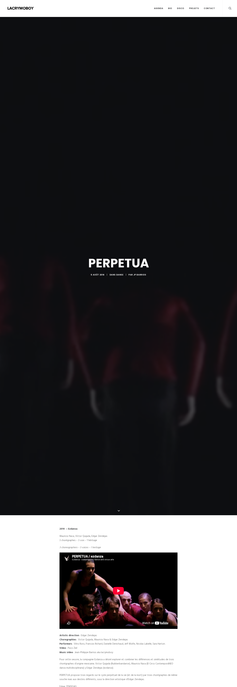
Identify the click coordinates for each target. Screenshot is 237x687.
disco (180, 8)
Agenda (158, 8)
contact (209, 8)
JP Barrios (139, 274)
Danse (119, 274)
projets (194, 8)
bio (170, 8)
